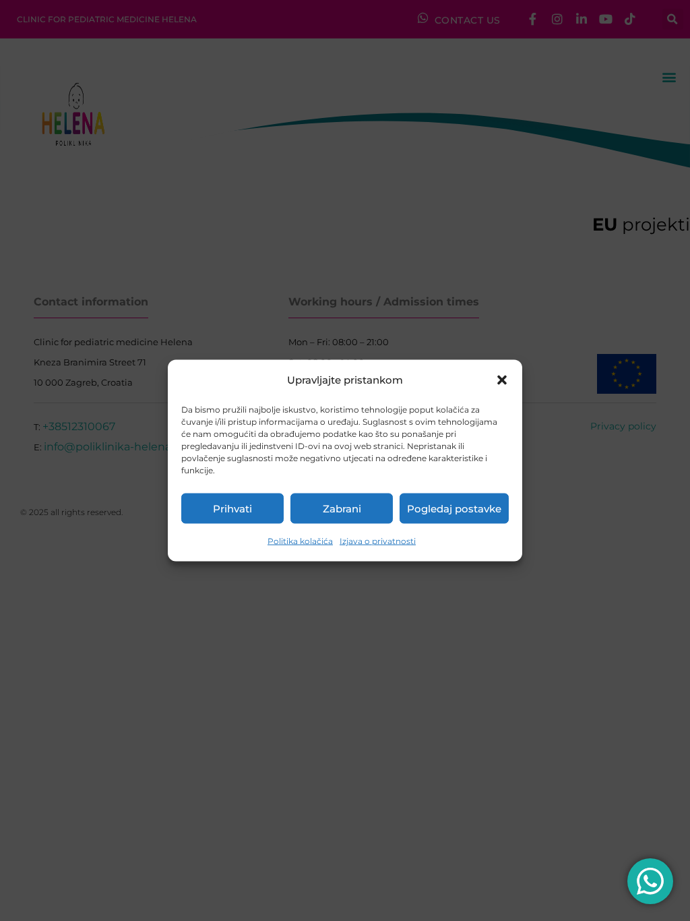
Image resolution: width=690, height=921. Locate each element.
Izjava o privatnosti (378, 541)
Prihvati (232, 508)
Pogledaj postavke (454, 508)
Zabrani (342, 508)
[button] (502, 380)
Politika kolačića (300, 541)
